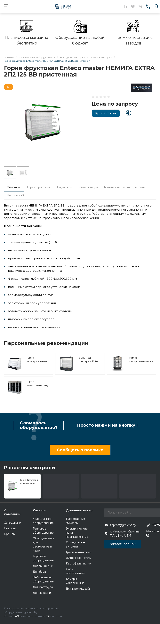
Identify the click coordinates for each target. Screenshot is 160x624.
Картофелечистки (78, 563)
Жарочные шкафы (78, 558)
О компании (12, 512)
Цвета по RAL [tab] (16, 195)
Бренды (9, 534)
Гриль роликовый (78, 588)
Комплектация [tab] (87, 187)
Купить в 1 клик (105, 113)
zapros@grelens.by (123, 525)
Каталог (39, 510)
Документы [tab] (64, 187)
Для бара (39, 571)
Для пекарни (42, 593)
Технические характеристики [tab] (124, 187)
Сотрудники (12, 522)
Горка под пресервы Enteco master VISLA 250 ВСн (89, 363)
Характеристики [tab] (38, 187)
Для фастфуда (43, 587)
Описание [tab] (14, 187)
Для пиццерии (43, 566)
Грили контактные (78, 552)
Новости (10, 528)
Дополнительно (79, 510)
